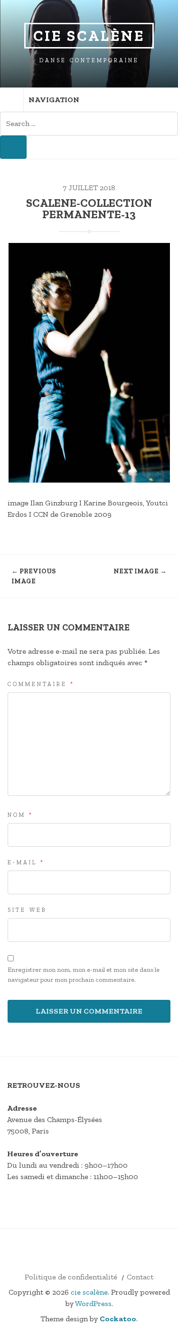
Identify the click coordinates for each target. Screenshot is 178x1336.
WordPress (93, 1303)
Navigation (53, 99)
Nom (20, 815)
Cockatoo (118, 1318)
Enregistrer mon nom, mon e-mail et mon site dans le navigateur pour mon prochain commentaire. (83, 975)
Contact (140, 1276)
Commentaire (41, 684)
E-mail (26, 862)
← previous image (33, 576)
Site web (27, 910)
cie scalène (89, 36)
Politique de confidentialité (71, 1276)
